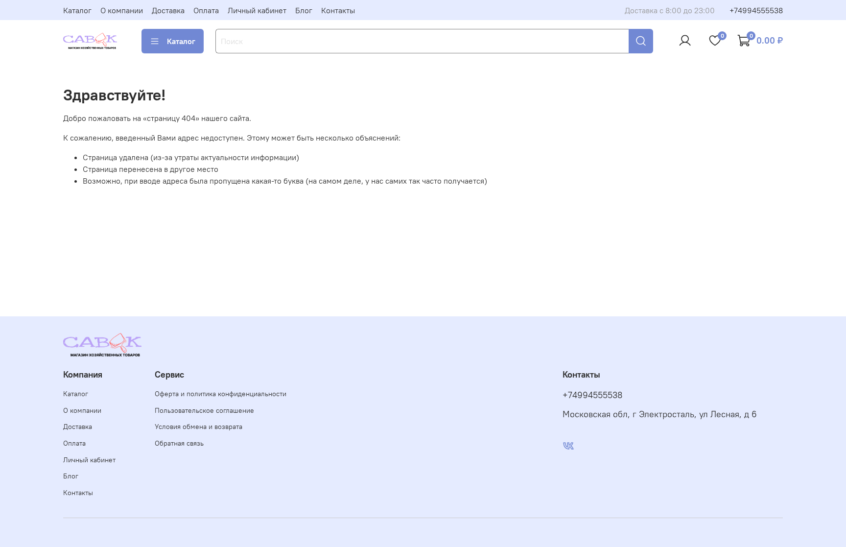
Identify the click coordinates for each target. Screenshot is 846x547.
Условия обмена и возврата (198, 426)
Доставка (168, 10)
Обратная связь (179, 443)
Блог (303, 10)
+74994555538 (756, 10)
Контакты (338, 10)
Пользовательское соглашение (204, 410)
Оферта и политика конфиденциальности (220, 393)
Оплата (206, 10)
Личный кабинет (257, 10)
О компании (121, 10)
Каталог (77, 10)
